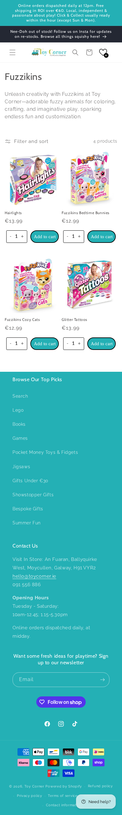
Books (19, 424)
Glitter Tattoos (74, 319)
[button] (12, 52)
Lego (18, 410)
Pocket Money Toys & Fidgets (45, 452)
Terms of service (62, 796)
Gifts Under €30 (30, 480)
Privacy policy (29, 796)
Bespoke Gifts (28, 508)
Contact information (64, 805)
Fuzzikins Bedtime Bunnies (85, 212)
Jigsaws (21, 466)
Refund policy (100, 786)
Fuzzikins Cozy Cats (22, 319)
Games (20, 438)
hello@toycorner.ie (34, 576)
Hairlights (13, 212)
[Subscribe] (102, 679)
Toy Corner (34, 786)
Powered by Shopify (63, 786)
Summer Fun (27, 522)
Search (20, 396)
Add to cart (45, 236)
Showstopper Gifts (33, 494)
